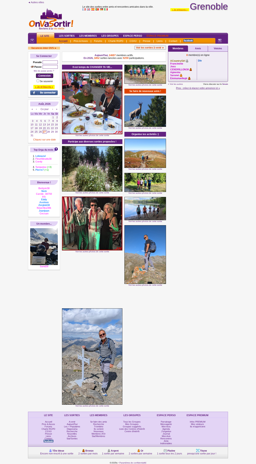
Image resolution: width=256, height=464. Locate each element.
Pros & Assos (81, 41)
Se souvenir (46, 81)
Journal (166, 434)
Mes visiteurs (197, 424)
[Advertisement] (155, 21)
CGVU (133, 41)
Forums (98, 41)
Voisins (218, 48)
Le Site (44, 36)
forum (225, 84)
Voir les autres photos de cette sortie (92, 135)
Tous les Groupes (132, 422)
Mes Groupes (132, 424)
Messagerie (166, 424)
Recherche (72, 431)
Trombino (98, 426)
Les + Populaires (72, 426)
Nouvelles (72, 434)
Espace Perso (132, 35)
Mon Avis (166, 436)
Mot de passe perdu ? (44, 71)
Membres (178, 48)
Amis (198, 48)
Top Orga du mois (43, 149)
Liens (160, 41)
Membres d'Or (99, 434)
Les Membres (88, 35)
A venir (72, 422)
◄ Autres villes (36, 2)
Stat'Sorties (72, 438)
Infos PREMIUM (197, 422)
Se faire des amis (98, 422)
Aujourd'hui (72, 424)
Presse (146, 41)
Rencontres (166, 438)
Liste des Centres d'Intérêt (132, 429)
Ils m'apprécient (197, 426)
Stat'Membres (98, 436)
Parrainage (166, 422)
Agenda (166, 429)
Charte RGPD (115, 41)
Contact (173, 41)
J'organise (166, 431)
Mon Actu (166, 426)
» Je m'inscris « (180, 10)
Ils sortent (98, 429)
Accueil (63, 41)
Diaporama (72, 429)
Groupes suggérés (132, 426)
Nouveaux (99, 431)
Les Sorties (67, 35)
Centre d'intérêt (132, 431)
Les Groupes (110, 35)
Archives (72, 436)
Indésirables (166, 443)
